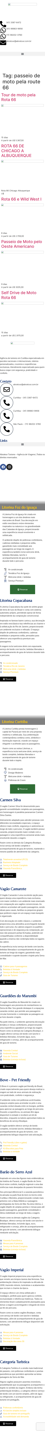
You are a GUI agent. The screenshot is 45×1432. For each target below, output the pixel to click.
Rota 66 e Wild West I (21, 199)
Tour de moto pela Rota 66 (18, 97)
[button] (22, 54)
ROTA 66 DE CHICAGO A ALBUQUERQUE (16, 150)
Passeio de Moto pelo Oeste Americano (21, 244)
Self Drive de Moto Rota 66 (18, 295)
